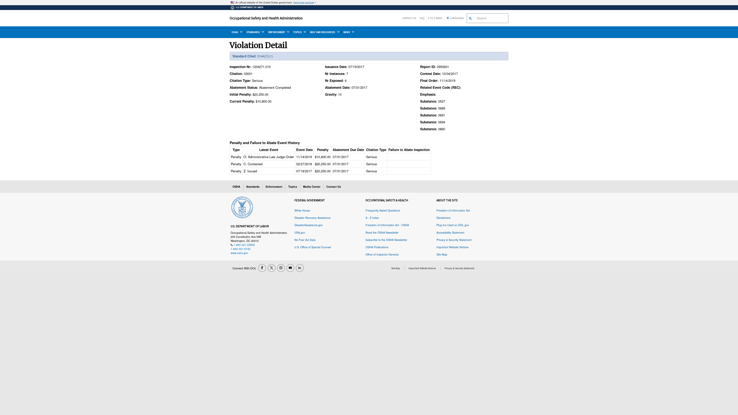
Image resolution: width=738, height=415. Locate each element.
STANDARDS (253, 32)
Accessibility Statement (450, 232)
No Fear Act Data (305, 240)
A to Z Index (435, 18)
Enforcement (274, 186)
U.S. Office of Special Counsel (312, 247)
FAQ (422, 18)
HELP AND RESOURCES (323, 32)
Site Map (441, 254)
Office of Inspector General (382, 254)
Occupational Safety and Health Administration (266, 18)
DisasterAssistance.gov (308, 225)
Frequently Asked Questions (383, 210)
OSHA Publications (377, 247)
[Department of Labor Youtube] (290, 268)
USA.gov (299, 232)
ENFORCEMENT (277, 32)
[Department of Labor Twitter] (272, 268)
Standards (253, 186)
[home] (242, 207)
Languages (457, 18)
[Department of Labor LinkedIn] (300, 268)
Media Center (311, 186)
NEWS (347, 32)
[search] (470, 18)
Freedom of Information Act (453, 210)
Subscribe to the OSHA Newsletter (386, 240)
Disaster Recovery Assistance (312, 218)
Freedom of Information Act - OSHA (387, 225)
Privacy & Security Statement (454, 240)
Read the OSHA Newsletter (382, 232)
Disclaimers (443, 218)
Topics (292, 186)
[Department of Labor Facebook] (262, 268)
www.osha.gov (239, 253)
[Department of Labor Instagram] (281, 268)
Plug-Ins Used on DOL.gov (452, 225)
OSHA (235, 32)
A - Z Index (372, 218)
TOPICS (297, 32)
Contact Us (409, 18)
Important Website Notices (452, 247)
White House (302, 210)
